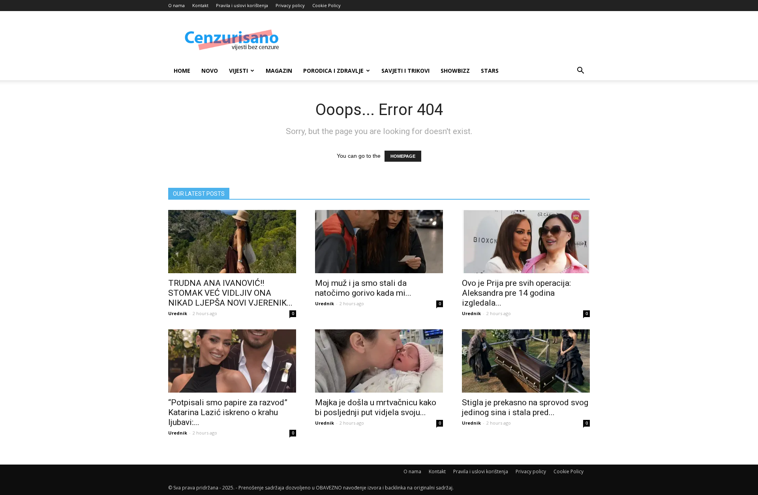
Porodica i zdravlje (333, 70)
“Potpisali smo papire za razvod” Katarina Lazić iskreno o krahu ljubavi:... (227, 412)
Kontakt (200, 5)
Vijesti (238, 70)
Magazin (279, 70)
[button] (580, 71)
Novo (209, 70)
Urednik (177, 313)
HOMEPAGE (402, 156)
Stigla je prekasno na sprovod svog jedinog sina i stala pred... (525, 407)
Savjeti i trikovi (405, 70)
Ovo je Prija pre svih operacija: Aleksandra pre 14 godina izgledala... (516, 293)
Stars (490, 70)
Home (182, 70)
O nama (176, 5)
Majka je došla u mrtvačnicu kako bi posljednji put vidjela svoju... (375, 407)
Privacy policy (290, 5)
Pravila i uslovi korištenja (242, 5)
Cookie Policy (326, 5)
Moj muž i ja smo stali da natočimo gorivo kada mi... (363, 288)
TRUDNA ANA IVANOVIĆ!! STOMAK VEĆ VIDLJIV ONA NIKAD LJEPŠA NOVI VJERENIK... (230, 293)
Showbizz (455, 70)
